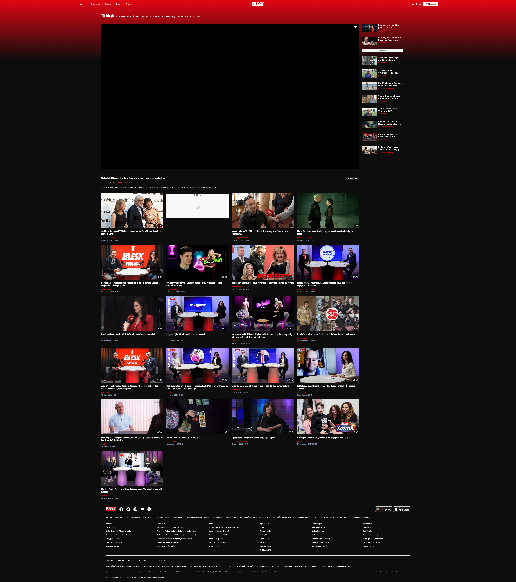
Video (129, 4)
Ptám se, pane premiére (306, 289)
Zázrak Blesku (302, 441)
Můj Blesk (416, 4)
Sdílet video (352, 178)
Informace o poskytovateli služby (346, 171)
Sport (118, 4)
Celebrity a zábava (124, 182)
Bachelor (104, 496)
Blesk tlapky (302, 338)
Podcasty (105, 392)
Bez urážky (236, 286)
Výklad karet (171, 441)
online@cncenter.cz (242, 572)
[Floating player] (355, 27)
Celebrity (95, 4)
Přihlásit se (431, 4)
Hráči (103, 444)
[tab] (109, 16)
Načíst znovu (230, 104)
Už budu (235, 341)
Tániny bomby (172, 289)
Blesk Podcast (107, 289)
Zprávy (108, 4)
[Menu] (80, 4)
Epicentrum (170, 338)
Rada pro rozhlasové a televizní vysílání (349, 572)
